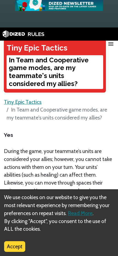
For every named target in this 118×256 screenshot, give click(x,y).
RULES (36, 34)
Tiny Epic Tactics (22, 102)
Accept (15, 246)
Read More (80, 213)
